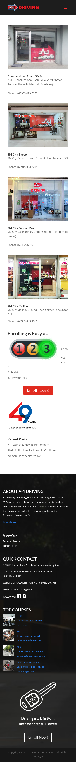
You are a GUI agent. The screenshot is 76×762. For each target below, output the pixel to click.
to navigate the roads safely (31, 655)
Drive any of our (25, 636)
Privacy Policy (10, 545)
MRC (19, 647)
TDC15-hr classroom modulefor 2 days (29, 620)
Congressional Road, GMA (25, 76)
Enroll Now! (38, 737)
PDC (19, 631)
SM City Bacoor (18, 154)
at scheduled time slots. (29, 640)
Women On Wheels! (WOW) (24, 456)
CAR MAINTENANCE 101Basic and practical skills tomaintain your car (30, 667)
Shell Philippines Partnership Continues (32, 450)
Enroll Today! (38, 390)
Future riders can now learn (31, 651)
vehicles (38, 636)
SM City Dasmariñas (21, 228)
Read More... (9, 521)
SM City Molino (18, 306)
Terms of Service (11, 541)
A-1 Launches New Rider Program (28, 444)
